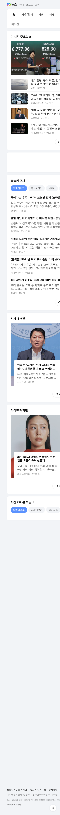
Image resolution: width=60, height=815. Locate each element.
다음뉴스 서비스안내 (17, 790)
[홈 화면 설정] (53, 808)
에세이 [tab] (51, 188)
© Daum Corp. (14, 804)
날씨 (37, 4)
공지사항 (53, 790)
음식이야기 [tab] (36, 188)
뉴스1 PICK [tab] (36, 509)
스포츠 (29, 4)
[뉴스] (14, 4)
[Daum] (9, 4)
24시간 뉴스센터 (38, 790)
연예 (21, 4)
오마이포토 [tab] (19, 509)
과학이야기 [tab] (19, 188)
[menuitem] (14, 14)
